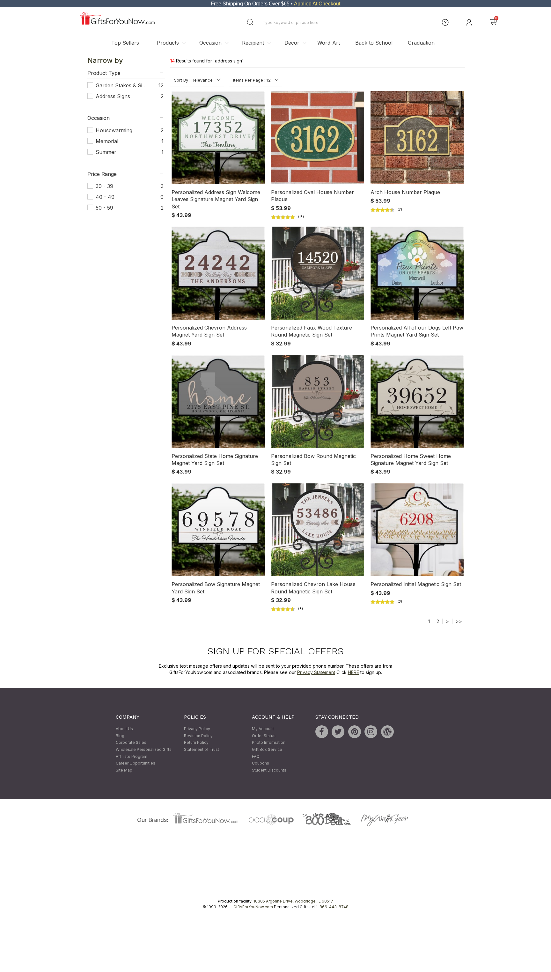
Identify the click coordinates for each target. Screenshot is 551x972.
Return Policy (196, 742)
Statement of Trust (201, 749)
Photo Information (268, 742)
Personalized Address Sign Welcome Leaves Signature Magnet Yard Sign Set (216, 199)
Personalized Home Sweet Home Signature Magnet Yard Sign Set (411, 459)
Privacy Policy (197, 729)
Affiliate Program (131, 756)
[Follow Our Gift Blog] (387, 732)
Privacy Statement (316, 672)
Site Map (124, 770)
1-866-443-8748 (332, 907)
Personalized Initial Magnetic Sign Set (416, 584)
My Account (263, 729)
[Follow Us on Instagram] (370, 732)
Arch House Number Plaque (405, 192)
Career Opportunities (135, 763)
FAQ (256, 756)
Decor (291, 43)
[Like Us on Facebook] (321, 732)
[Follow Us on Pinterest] (354, 732)
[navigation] (126, 140)
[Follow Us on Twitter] (338, 732)
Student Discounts (269, 770)
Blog (120, 735)
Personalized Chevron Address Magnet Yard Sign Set (209, 331)
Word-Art (328, 43)
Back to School (374, 43)
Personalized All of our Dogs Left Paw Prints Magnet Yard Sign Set (417, 331)
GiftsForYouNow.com (253, 907)
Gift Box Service (267, 749)
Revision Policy (198, 735)
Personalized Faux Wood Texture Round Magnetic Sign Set (311, 331)
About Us (124, 729)
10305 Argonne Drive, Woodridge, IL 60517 (293, 901)
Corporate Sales (131, 742)
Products (168, 43)
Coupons (260, 763)
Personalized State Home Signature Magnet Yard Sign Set (215, 459)
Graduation (421, 43)
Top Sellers (125, 43)
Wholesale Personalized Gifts (144, 749)
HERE (353, 672)
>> (459, 621)
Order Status (264, 735)
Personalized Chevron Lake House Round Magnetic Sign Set (313, 588)
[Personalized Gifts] (117, 23)
